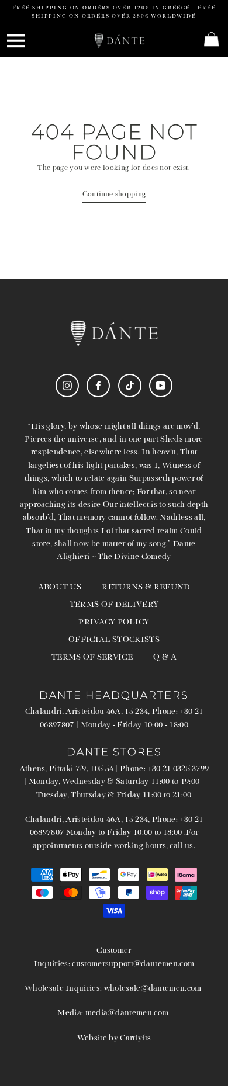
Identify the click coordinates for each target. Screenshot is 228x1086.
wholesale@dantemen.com (153, 988)
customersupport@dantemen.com (133, 964)
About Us (60, 587)
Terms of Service (92, 657)
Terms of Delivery (114, 605)
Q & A (165, 657)
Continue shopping (114, 194)
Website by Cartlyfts (114, 1038)
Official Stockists (114, 640)
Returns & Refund (146, 587)
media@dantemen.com (127, 1013)
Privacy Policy (113, 622)
